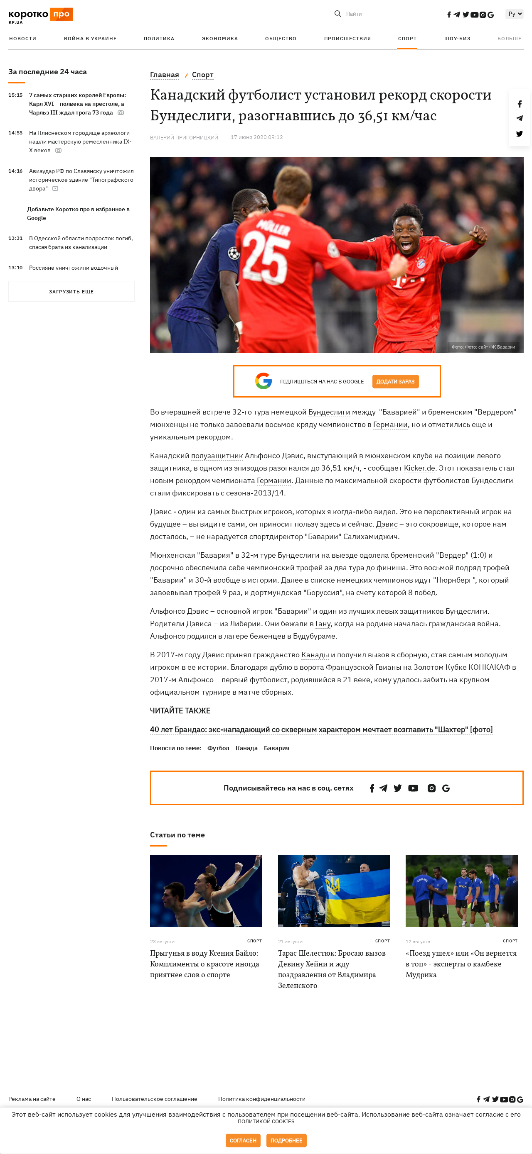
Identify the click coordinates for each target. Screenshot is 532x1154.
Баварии (293, 611)
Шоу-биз (457, 38)
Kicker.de (419, 468)
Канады (315, 654)
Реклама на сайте (32, 1099)
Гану (322, 623)
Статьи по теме (177, 834)
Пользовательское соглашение (154, 1099)
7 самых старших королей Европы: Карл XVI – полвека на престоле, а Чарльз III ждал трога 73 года (77, 103)
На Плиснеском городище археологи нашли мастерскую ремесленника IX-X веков (80, 141)
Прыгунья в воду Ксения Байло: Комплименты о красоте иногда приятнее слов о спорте (204, 965)
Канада (247, 748)
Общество (281, 38)
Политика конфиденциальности (261, 1099)
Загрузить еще (71, 291)
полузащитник (217, 455)
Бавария (277, 748)
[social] (449, 14)
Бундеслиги (329, 412)
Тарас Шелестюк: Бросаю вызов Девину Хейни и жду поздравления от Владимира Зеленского (332, 970)
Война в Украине (90, 38)
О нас (83, 1099)
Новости (23, 38)
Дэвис (387, 524)
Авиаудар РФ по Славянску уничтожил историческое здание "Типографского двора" (81, 179)
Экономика (220, 38)
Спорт (407, 38)
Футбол (218, 748)
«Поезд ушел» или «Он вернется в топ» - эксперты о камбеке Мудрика (461, 965)
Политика (159, 38)
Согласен (243, 1140)
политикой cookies (266, 1121)
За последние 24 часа (47, 71)
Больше (510, 38)
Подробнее (287, 1140)
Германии (390, 424)
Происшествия (347, 38)
